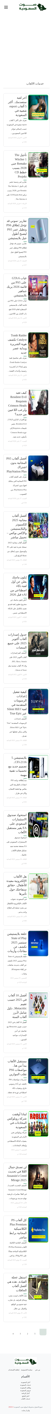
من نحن (37, 1370)
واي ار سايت (26, 1410)
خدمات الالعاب (25, 1399)
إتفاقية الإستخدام (13, 1370)
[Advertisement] (25, 51)
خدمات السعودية (25, 1385)
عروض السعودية (25, 1390)
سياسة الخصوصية (26, 1370)
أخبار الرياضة (26, 1393)
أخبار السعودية (25, 1382)
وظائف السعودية (25, 1388)
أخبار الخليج (25, 1396)
